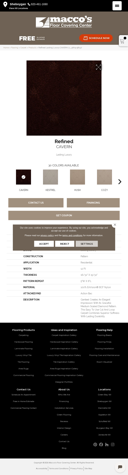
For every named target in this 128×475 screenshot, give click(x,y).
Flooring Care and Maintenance (104, 355)
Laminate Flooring (23, 348)
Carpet (23, 47)
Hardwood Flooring (23, 342)
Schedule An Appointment (24, 394)
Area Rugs (23, 368)
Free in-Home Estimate (23, 401)
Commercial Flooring (23, 375)
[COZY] (104, 177)
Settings (87, 243)
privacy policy (47, 235)
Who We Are (64, 394)
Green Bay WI (104, 394)
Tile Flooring (23, 362)
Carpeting (23, 335)
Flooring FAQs (104, 342)
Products (32, 47)
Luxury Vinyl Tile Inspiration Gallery (64, 355)
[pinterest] (95, 445)
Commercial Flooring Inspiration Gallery (64, 375)
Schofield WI (104, 421)
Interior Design (64, 428)
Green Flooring (64, 414)
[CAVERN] (23, 177)
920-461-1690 (39, 4)
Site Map (88, 468)
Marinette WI (104, 408)
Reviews (64, 421)
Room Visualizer (104, 362)
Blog (64, 448)
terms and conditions (72, 235)
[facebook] (101, 445)
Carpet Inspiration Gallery (64, 335)
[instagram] (112, 445)
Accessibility (41, 468)
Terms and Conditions (58, 468)
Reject (64, 243)
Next (119, 176)
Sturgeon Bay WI (104, 428)
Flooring (14, 47)
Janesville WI (104, 434)
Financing (93, 202)
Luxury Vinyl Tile (24, 355)
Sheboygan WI (104, 401)
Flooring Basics (104, 335)
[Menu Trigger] (117, 5)
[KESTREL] (50, 177)
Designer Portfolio (64, 382)
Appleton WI (104, 414)
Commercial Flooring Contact (23, 408)
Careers (64, 434)
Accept (44, 243)
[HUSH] (77, 177)
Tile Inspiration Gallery (64, 362)
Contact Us (36, 202)
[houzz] (106, 445)
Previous (8, 176)
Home (6, 47)
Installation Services (64, 408)
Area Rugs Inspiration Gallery (64, 368)
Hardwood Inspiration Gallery (64, 342)
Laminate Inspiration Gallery (64, 348)
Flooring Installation (104, 348)
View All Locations (18, 8)
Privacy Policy (76, 468)
